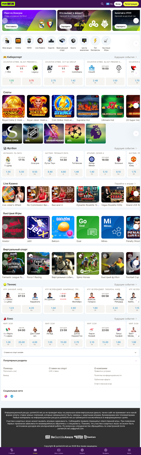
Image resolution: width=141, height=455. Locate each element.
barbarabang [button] (55, 140)
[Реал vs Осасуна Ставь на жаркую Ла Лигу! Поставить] (29, 30)
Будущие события (124, 57)
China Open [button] (11, 140)
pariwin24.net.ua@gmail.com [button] (71, 428)
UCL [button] (69, 140)
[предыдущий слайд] (5, 20)
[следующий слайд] (136, 20)
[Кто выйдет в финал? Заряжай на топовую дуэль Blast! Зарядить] (84, 30)
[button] (29, 42)
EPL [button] (90, 140)
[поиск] (102, 4)
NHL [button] (27, 140)
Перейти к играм (124, 183)
